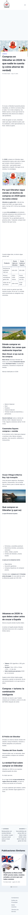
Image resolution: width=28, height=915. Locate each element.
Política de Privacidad (14, 901)
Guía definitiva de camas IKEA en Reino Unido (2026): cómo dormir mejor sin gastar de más (21, 835)
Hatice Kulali (7, 73)
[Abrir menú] (25, 5)
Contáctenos (15, 897)
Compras (4, 53)
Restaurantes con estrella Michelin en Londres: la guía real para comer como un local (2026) (7, 835)
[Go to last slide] (4, 869)
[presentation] (14, 862)
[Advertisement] (14, 26)
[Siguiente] (24, 869)
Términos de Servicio (15, 910)
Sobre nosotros (13, 906)
